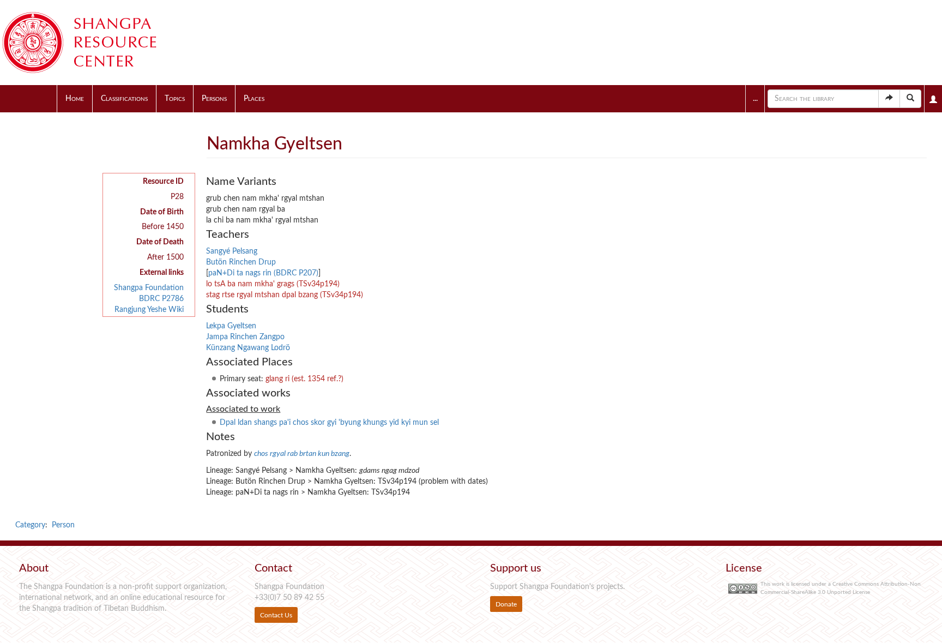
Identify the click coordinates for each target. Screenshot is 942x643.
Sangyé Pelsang (231, 251)
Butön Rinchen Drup (241, 262)
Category (30, 525)
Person (63, 525)
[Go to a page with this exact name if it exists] (889, 98)
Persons (214, 99)
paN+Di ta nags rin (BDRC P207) (263, 273)
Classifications (124, 99)
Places (254, 99)
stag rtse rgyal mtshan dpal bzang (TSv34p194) (284, 295)
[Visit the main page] (92, 42)
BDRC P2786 (161, 299)
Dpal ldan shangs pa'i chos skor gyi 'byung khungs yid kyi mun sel (329, 422)
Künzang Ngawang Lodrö (248, 348)
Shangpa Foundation (149, 288)
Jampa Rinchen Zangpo (245, 337)
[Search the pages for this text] (910, 98)
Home (74, 99)
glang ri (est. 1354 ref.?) (304, 379)
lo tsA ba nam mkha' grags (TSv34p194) (273, 284)
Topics (175, 99)
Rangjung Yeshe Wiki (149, 310)
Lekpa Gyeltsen (231, 326)
